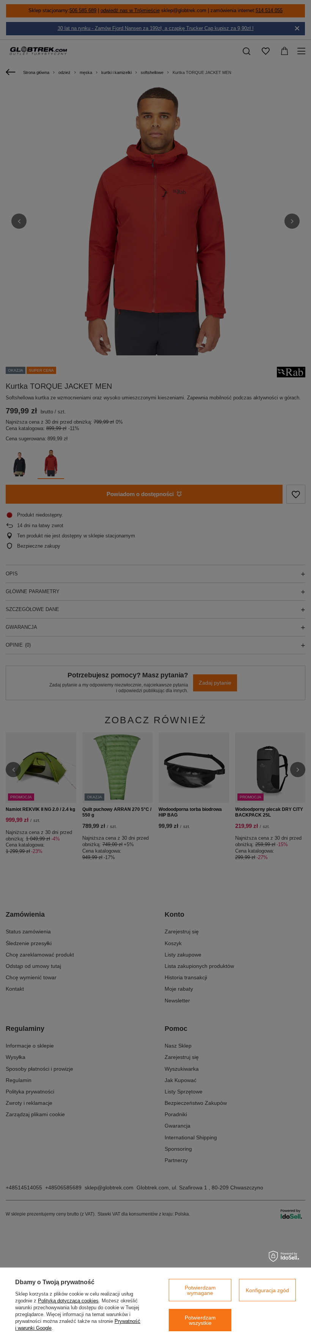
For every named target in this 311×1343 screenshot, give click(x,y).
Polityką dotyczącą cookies (68, 1301)
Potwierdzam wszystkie (200, 1320)
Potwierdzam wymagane (200, 1290)
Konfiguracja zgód (267, 1290)
